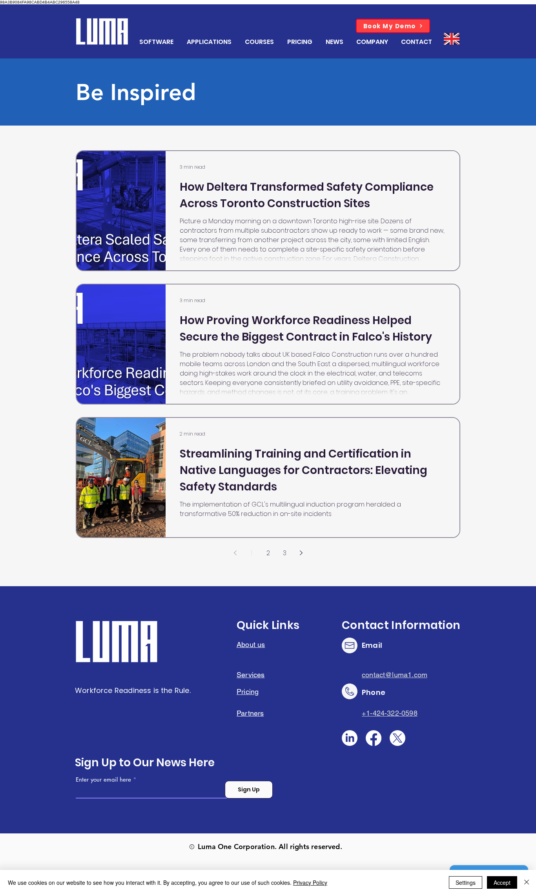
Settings (466, 882)
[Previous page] (235, 553)
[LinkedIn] (349, 738)
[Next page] (301, 553)
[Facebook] (373, 738)
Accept (502, 882)
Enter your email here (103, 779)
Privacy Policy (310, 882)
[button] (372, 42)
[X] (397, 738)
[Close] (526, 882)
